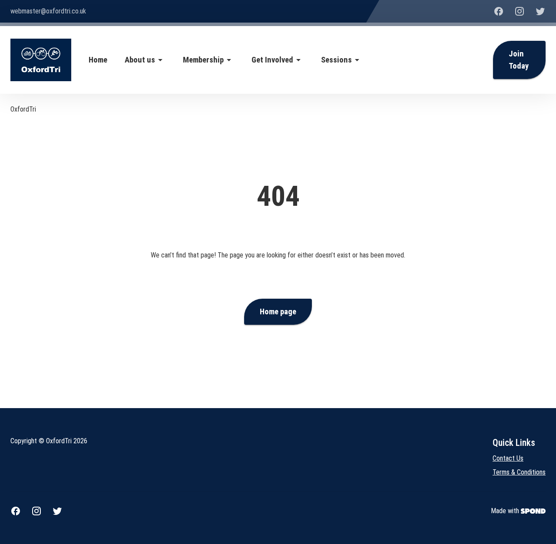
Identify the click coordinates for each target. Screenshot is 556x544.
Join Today (519, 60)
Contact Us (508, 458)
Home (98, 60)
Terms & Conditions (519, 472)
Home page (278, 312)
